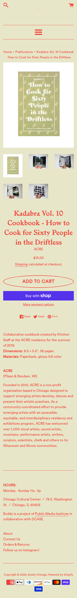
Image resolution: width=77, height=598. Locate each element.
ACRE (38, 249)
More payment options (38, 304)
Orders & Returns (16, 544)
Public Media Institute (52, 514)
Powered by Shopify (60, 574)
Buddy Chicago (37, 574)
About (8, 533)
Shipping (21, 264)
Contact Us (11, 539)
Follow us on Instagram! (21, 550)
